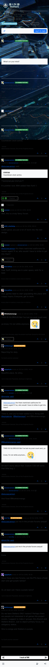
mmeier (7, 210)
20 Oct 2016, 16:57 (15, 133)
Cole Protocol (9, 111)
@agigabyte (6, 416)
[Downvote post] (46, 76)
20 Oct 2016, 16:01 (28, 111)
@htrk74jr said (7, 540)
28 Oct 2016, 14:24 (25, 369)
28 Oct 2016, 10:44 (26, 266)
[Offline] (2, 41)
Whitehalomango (10, 314)
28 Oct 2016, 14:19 (15, 349)
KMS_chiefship (9, 226)
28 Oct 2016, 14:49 (30, 439)
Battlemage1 (8, 346)
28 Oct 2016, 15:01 (28, 490)
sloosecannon (9, 41)
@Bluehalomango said (10, 442)
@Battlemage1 (19, 416)
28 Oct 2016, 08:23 (29, 226)
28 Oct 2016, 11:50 (30, 314)
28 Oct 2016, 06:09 (24, 210)
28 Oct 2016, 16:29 (25, 574)
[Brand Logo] (11, 5)
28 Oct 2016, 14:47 (23, 393)
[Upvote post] (38, 76)
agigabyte (8, 369)
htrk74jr (7, 518)
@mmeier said (7, 396)
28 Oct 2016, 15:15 (36, 518)
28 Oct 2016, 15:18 (23, 537)
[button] (3, 664)
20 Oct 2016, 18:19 (28, 163)
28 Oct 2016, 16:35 (15, 610)
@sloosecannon (8, 166)
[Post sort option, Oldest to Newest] (4, 31)
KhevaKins (8, 266)
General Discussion (10, 23)
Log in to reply (40, 31)
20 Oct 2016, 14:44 (15, 44)
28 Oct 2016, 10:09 (37, 245)
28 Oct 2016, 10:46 (26, 290)
